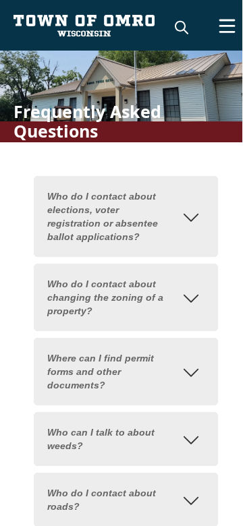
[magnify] (181, 26)
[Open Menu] (227, 26)
